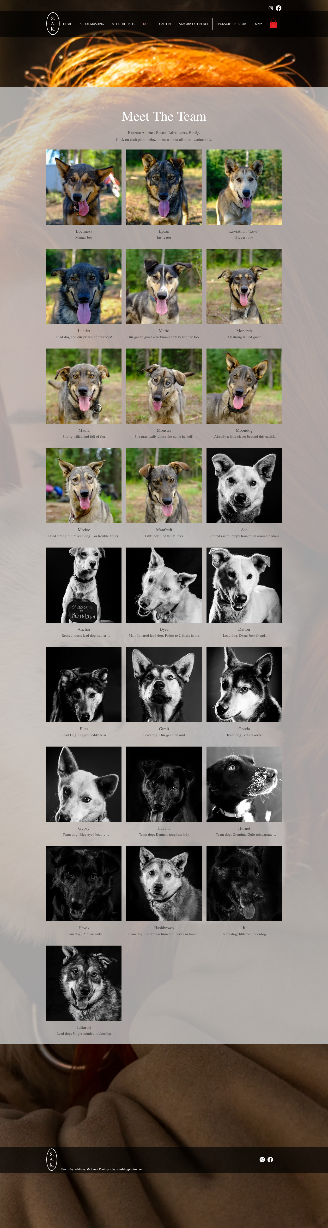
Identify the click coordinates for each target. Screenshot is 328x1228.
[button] (273, 23)
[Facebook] (278, 8)
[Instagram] (270, 8)
